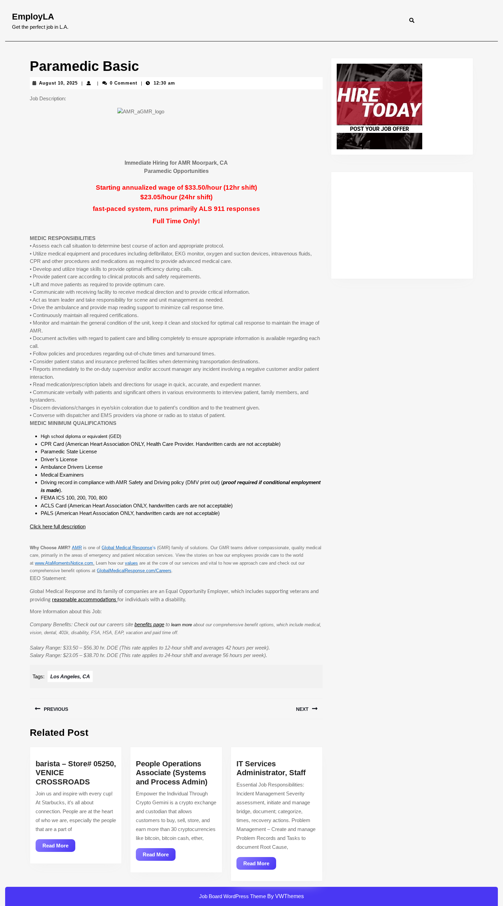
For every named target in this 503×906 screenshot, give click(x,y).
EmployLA (33, 16)
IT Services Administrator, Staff (271, 768)
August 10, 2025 (58, 83)
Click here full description (58, 526)
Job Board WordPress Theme (232, 896)
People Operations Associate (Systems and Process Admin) (171, 772)
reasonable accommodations (84, 600)
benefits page (149, 624)
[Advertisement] (402, 225)
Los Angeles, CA (70, 676)
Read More (58, 847)
